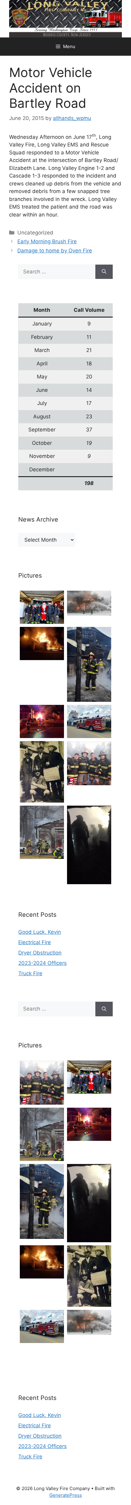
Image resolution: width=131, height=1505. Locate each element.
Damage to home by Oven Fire (54, 251)
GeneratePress (65, 1495)
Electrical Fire (34, 942)
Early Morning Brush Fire (47, 241)
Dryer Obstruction (40, 953)
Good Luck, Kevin (39, 932)
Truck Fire (30, 973)
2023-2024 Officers (42, 963)
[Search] (104, 272)
